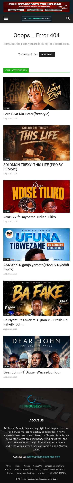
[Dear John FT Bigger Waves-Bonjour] (36, 352)
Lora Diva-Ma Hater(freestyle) (26, 114)
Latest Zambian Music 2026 (27, 469)
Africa (9, 465)
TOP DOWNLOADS (57, 472)
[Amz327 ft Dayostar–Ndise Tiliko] (36, 196)
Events (10, 472)
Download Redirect (25, 472)
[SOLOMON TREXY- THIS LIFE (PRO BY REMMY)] (36, 143)
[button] (68, 18)
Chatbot (41, 472)
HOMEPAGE (46, 54)
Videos (27, 465)
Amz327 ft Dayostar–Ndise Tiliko (29, 217)
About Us (37, 465)
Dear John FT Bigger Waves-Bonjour (32, 372)
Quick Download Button (54, 469)
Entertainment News (54, 465)
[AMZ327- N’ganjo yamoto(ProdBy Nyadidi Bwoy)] (36, 244)
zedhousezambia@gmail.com (43, 456)
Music (6, 108)
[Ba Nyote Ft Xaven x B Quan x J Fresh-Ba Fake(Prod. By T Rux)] (36, 298)
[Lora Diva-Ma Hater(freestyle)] (36, 93)
